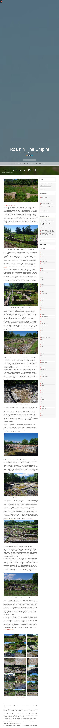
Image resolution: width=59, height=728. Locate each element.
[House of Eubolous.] (32, 685)
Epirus (42, 305)
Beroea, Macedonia (44, 235)
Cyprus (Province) (44, 295)
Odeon (42, 371)
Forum (42, 309)
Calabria (42, 284)
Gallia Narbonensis (44, 318)
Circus (42, 286)
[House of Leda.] (32, 646)
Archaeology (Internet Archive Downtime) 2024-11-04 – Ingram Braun (47, 234)
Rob (12, 172)
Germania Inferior (44, 323)
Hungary (42, 341)
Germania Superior (44, 325)
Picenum (42, 378)
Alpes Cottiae (43, 259)
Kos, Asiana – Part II (50, 231)
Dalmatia (42, 298)
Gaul (42, 321)
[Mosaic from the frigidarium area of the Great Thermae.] (20, 661)
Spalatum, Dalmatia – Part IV (49, 221)
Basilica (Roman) (44, 275)
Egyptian (42, 302)
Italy (42, 346)
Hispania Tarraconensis (45, 337)
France (42, 311)
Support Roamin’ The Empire (39, 163)
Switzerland (43, 399)
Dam (42, 300)
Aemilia (42, 254)
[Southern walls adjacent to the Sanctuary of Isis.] (20, 646)
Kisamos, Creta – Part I (45, 197)
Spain (42, 397)
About (25, 163)
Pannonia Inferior (44, 374)
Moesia (42, 360)
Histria (42, 339)
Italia (42, 344)
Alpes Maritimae (44, 261)
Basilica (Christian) (44, 272)
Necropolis (43, 367)
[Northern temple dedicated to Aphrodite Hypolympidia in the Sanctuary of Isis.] (20, 638)
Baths (42, 277)
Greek (42, 332)
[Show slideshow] (21, 697)
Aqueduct (42, 265)
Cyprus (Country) (44, 293)
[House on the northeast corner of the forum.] (20, 692)
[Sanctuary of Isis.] (9, 638)
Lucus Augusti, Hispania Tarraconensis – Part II (45, 211)
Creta (42, 288)
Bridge (42, 279)
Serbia (42, 392)
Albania (42, 256)
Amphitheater (43, 263)
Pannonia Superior (44, 376)
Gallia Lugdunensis (44, 316)
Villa (42, 415)
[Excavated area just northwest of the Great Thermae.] (20, 677)
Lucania (42, 351)
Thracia (42, 406)
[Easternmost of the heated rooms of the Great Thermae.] (20, 669)
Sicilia (42, 394)
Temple (42, 401)
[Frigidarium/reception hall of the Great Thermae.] (9, 661)
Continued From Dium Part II (10, 205)
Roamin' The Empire (29, 149)
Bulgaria (42, 282)
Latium (42, 348)
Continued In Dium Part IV (9, 629)
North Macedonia (44, 369)
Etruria (42, 307)
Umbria (42, 410)
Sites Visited (20, 163)
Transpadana (43, 408)
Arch (42, 268)
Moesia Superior (44, 362)
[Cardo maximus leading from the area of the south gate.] (20, 653)
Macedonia (43, 355)
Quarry (42, 383)
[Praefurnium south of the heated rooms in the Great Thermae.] (9, 677)
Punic (42, 381)
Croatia (42, 291)
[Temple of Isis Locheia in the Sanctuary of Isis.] (32, 638)
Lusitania (42, 353)
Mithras (42, 358)
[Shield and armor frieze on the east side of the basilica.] (32, 692)
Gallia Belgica (43, 314)
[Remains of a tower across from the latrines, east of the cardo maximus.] (9, 653)
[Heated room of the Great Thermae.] (32, 669)
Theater (42, 404)
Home (15, 163)
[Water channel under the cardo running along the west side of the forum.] (9, 685)
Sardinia (42, 390)
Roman (42, 385)
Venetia (42, 413)
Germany (42, 328)
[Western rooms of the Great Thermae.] (9, 669)
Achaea (42, 252)
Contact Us (29, 163)
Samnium (42, 387)
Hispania (42, 334)
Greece (42, 330)
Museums (43, 364)
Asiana (42, 270)
